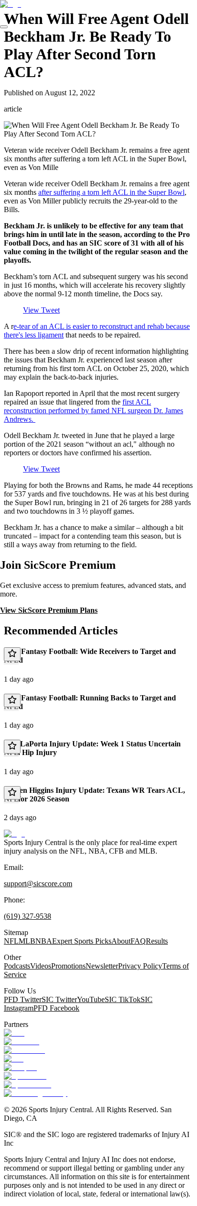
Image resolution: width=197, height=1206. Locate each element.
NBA (43, 941)
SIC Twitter (59, 999)
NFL (11, 941)
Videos (40, 966)
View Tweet (41, 310)
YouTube (91, 999)
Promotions (68, 966)
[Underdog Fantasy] (35, 1093)
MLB (27, 941)
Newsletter (102, 966)
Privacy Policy (140, 966)
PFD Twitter (23, 999)
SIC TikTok (123, 999)
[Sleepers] (20, 1067)
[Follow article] (12, 654)
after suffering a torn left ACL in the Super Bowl (111, 192)
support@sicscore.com (38, 883)
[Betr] (14, 1033)
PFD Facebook (56, 1008)
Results (157, 941)
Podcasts (17, 966)
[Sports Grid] (25, 1076)
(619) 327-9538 (27, 916)
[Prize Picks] (24, 1050)
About (121, 941)
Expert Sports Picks (81, 941)
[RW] (13, 1059)
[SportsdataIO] (27, 1085)
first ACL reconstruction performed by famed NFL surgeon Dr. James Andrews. (93, 410)
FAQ (138, 941)
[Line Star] (21, 1041)
